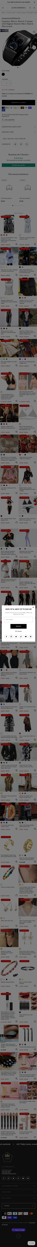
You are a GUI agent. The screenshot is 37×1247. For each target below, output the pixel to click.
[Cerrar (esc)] (33, 607)
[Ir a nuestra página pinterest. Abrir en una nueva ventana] (31, 637)
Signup (18, 626)
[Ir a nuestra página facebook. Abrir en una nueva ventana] (6, 637)
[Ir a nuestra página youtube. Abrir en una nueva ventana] (26, 637)
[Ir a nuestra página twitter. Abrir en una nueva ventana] (16, 637)
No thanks (18, 631)
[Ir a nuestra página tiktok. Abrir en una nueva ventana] (21, 637)
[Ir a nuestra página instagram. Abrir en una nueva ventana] (11, 637)
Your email (9, 619)
